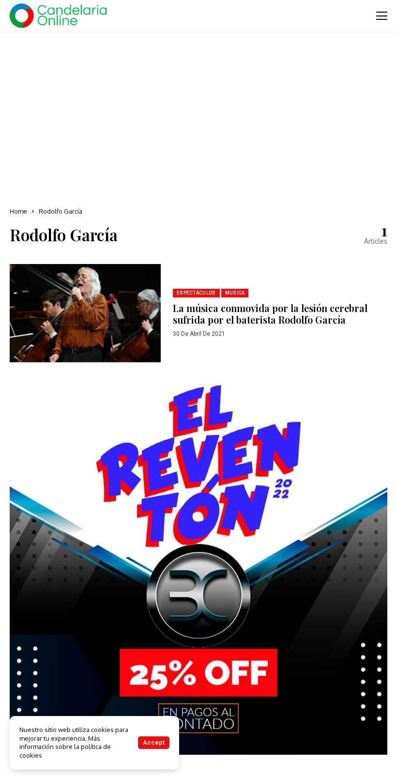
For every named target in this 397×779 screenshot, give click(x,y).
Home (18, 211)
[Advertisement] (198, 116)
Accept (154, 742)
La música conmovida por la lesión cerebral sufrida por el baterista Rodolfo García (270, 313)
